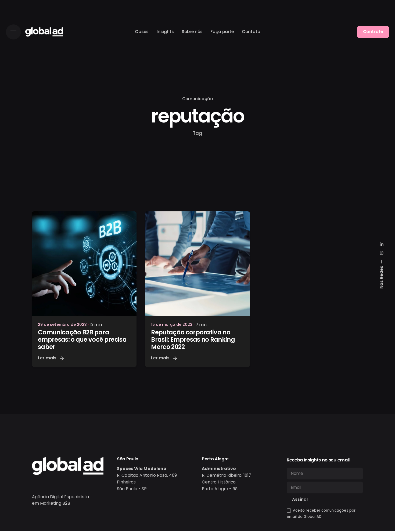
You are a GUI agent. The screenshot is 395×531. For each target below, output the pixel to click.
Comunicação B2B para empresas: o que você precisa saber (82, 339)
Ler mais (47, 358)
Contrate (373, 31)
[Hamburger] (13, 31)
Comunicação (197, 99)
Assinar (300, 499)
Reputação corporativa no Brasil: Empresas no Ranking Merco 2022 (193, 339)
